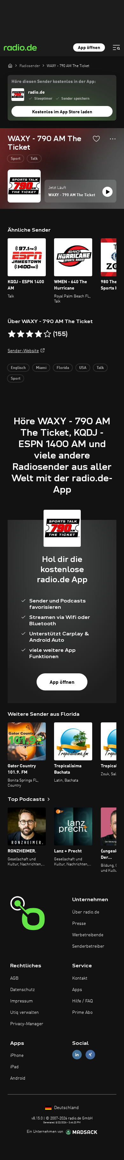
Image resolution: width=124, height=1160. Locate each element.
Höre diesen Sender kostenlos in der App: (53, 81)
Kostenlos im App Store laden (62, 112)
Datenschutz (22, 990)
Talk (34, 159)
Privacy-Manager (26, 1024)
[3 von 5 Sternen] (29, 334)
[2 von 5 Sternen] (20, 334)
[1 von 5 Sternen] (11, 334)
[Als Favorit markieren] (96, 139)
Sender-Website (23, 351)
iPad (14, 1067)
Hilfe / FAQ (82, 1001)
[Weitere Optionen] (112, 139)
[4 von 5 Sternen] (38, 334)
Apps (77, 990)
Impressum (21, 1001)
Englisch (18, 368)
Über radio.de (85, 912)
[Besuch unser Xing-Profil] (90, 1054)
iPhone (17, 1055)
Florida (63, 368)
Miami (41, 368)
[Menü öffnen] (116, 47)
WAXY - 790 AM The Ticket (71, 195)
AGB (14, 978)
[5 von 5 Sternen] (47, 334)
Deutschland (66, 1108)
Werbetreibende (87, 935)
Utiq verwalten (24, 1012)
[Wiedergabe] (107, 192)
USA (82, 368)
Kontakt (79, 978)
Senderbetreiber (88, 946)
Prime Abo (82, 1012)
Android (17, 1078)
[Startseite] (10, 65)
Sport (15, 159)
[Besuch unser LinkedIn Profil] (76, 1054)
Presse (79, 923)
